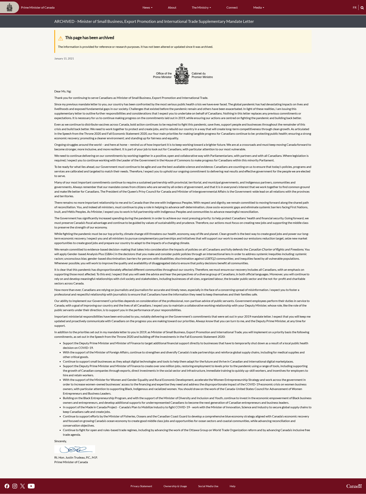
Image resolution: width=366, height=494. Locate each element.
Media (257, 7)
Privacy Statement (141, 486)
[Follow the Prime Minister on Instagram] (14, 486)
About (172, 7)
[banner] (28, 7)
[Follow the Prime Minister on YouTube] (31, 486)
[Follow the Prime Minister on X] (22, 486)
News (147, 7)
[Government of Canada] (354, 486)
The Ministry (200, 7)
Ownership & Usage (175, 486)
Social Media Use (208, 486)
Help (232, 486)
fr (354, 7)
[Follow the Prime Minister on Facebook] (7, 486)
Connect (232, 7)
